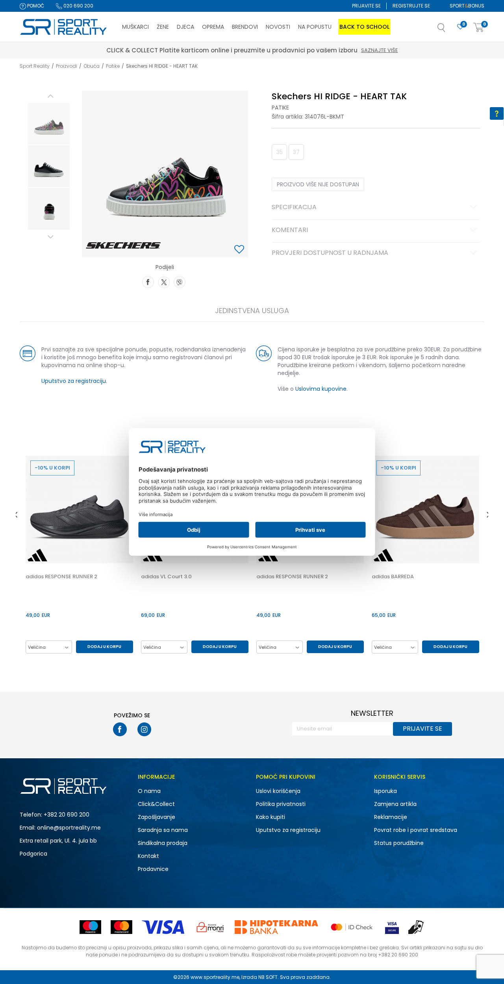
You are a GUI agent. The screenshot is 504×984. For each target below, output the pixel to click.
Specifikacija (294, 208)
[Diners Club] (210, 927)
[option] (49, 123)
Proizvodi (66, 66)
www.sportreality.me (215, 977)
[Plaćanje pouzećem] (416, 927)
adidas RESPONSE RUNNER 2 (61, 576)
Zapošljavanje (156, 817)
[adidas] (37, 555)
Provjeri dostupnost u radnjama (330, 253)
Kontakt (148, 856)
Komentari (290, 230)
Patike (113, 66)
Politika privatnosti (281, 804)
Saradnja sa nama (163, 830)
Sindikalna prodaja (162, 843)
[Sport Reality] (64, 27)
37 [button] (296, 152)
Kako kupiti (270, 817)
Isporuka (385, 791)
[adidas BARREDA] (425, 509)
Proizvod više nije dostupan (318, 184)
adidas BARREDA (393, 576)
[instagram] (144, 729)
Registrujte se (411, 5)
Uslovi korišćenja (278, 791)
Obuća (91, 66)
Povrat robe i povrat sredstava (415, 830)
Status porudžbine (399, 843)
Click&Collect (156, 804)
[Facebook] (148, 281)
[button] (449, 30)
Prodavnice (153, 869)
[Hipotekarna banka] (276, 927)
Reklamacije (390, 817)
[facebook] (120, 729)
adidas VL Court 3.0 (166, 576)
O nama (149, 791)
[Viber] (179, 281)
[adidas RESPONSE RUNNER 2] (79, 509)
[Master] (121, 927)
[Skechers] (123, 245)
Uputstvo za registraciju (73, 381)
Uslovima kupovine (320, 389)
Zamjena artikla (395, 804)
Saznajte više (140, 50)
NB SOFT (268, 977)
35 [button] (279, 152)
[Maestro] (90, 927)
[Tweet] (164, 281)
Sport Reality (35, 66)
